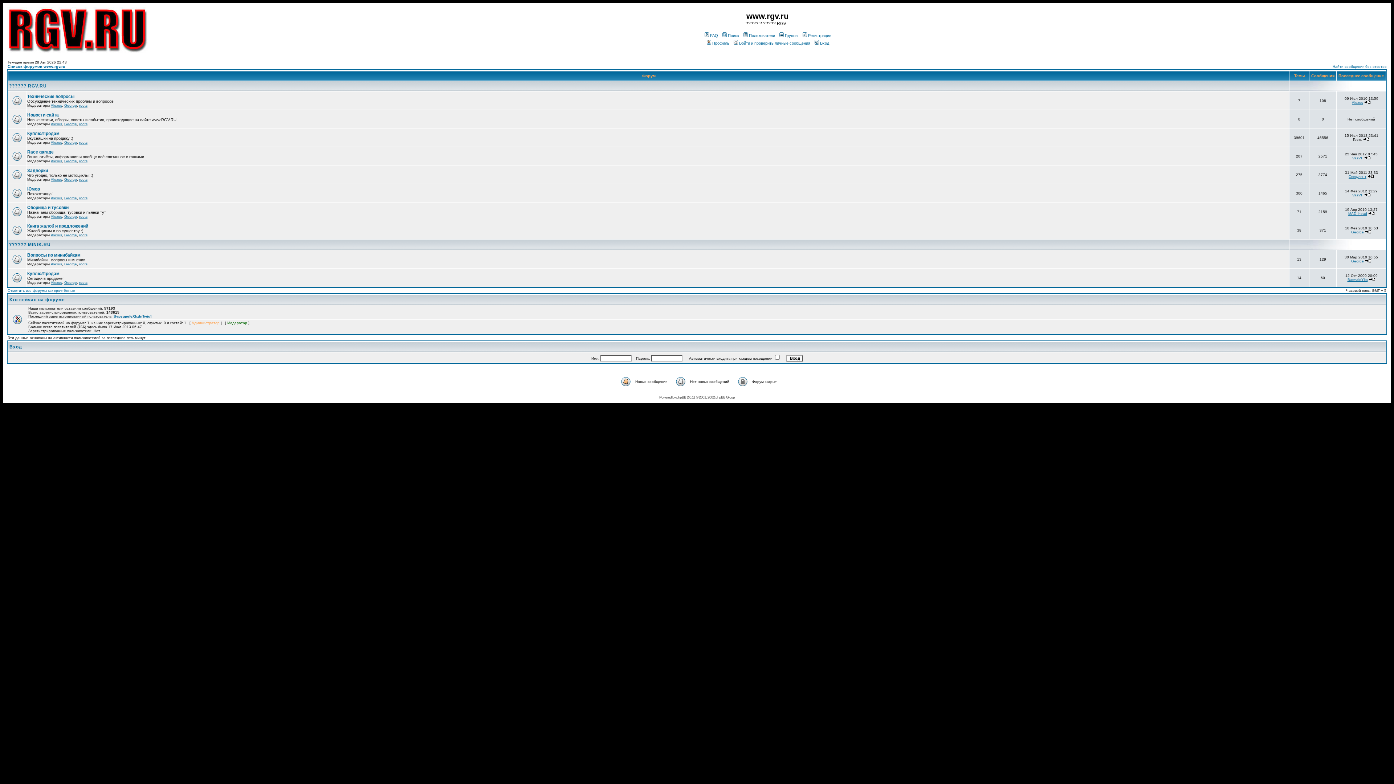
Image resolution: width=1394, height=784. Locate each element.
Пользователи (762, 35)
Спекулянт (1357, 177)
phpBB (681, 397)
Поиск (733, 35)
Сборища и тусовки (48, 207)
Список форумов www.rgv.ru (36, 66)
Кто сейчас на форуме (37, 299)
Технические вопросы (50, 96)
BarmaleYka (1358, 280)
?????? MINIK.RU (30, 244)
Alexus (56, 105)
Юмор (33, 189)
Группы (791, 35)
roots (83, 105)
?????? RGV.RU (28, 86)
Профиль (720, 43)
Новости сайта (43, 115)
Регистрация (819, 35)
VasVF (1357, 158)
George (70, 105)
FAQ (714, 35)
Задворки (37, 170)
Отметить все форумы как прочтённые (41, 291)
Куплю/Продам (43, 133)
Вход (824, 43)
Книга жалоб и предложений (57, 226)
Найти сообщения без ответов (1359, 67)
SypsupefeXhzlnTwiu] (132, 316)
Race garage (40, 152)
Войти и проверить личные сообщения (774, 43)
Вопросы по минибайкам (54, 255)
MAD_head (1357, 214)
